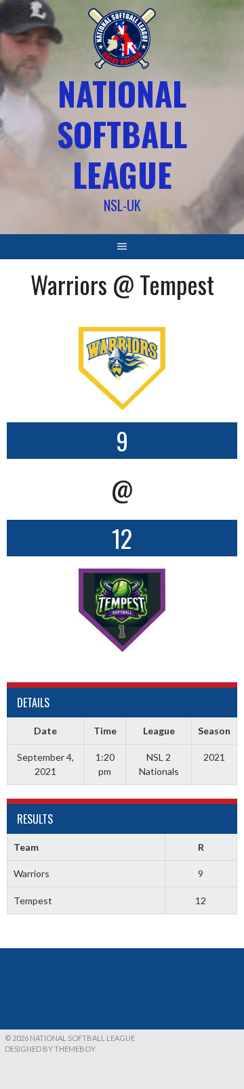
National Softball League (122, 133)
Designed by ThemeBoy (50, 1048)
